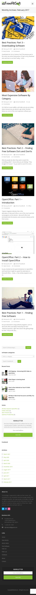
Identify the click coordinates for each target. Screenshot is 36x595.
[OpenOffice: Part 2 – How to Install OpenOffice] (18, 242)
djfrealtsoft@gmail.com (11, 527)
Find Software (5, 546)
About (3, 558)
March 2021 (7, 454)
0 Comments (16, 51)
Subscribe (18, 435)
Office (29, 206)
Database (4, 555)
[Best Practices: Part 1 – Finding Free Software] (18, 298)
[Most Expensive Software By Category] (18, 81)
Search (28, 347)
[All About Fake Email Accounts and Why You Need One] (4, 397)
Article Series (5, 543)
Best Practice (7, 51)
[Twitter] (3, 509)
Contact (4, 561)
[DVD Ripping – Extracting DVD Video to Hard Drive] (4, 373)
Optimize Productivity (7, 414)
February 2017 (7, 482)
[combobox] (18, 356)
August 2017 (7, 470)
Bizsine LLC (15, 590)
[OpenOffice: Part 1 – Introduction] (18, 186)
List (29, 102)
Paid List (4, 548)
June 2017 (6, 473)
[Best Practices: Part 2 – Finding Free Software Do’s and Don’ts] (18, 134)
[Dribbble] (9, 509)
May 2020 (6, 457)
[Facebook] (6, 509)
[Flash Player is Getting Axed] (4, 381)
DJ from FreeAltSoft (20, 49)
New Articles (5, 540)
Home (3, 537)
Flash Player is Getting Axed (17, 379)
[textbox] (18, 356)
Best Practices (6, 412)
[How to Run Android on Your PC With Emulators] (4, 389)
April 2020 (6, 460)
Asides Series (5, 410)
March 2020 (7, 463)
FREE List (4, 551)
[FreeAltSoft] (11, 3)
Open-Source (7, 266)
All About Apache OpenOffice (10, 408)
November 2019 (8, 466)
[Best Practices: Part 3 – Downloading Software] (18, 27)
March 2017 (7, 479)
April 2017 (6, 476)
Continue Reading (7, 62)
